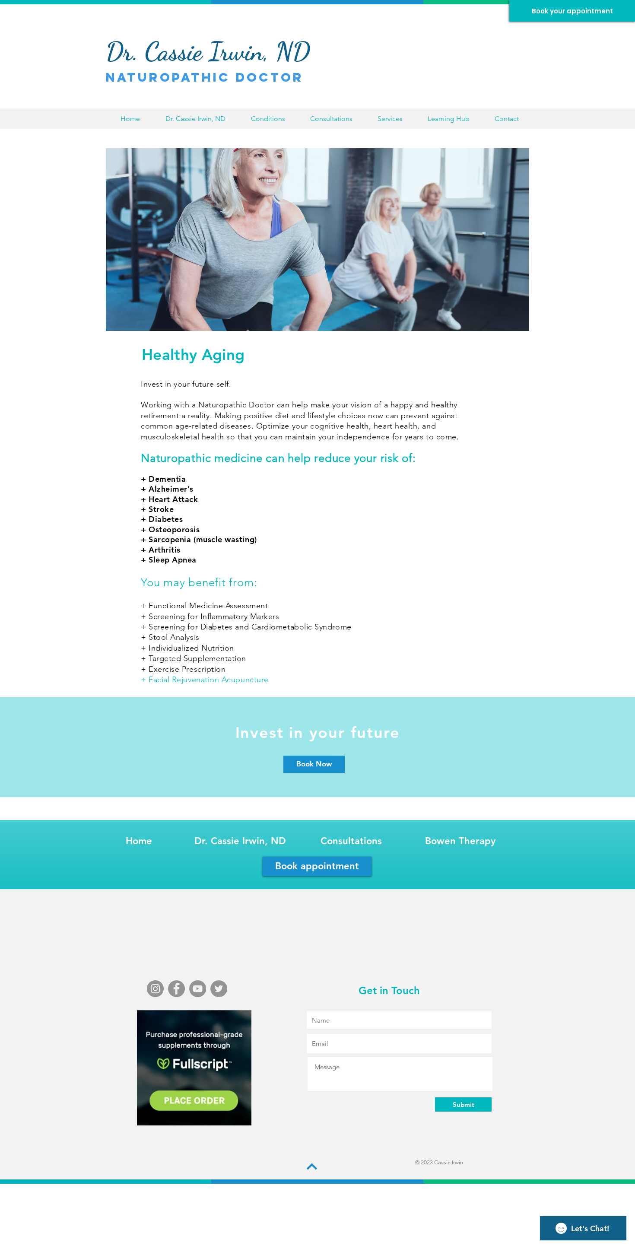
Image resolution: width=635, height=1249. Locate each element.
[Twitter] (218, 988)
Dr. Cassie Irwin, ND (240, 841)
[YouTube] (197, 988)
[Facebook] (176, 988)
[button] (268, 118)
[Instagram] (155, 988)
